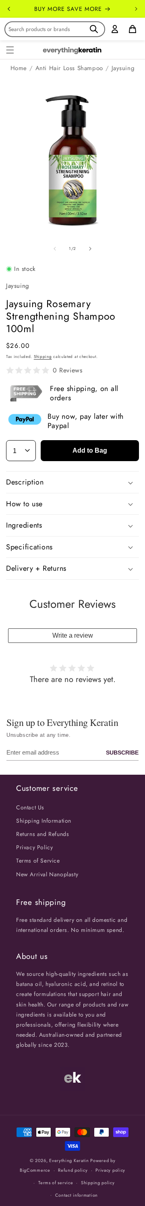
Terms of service (55, 1182)
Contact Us (30, 807)
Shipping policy (98, 1182)
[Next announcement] (136, 9)
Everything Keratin (69, 1160)
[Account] (115, 29)
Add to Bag (89, 450)
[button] (10, 50)
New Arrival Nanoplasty (47, 874)
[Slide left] (55, 249)
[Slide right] (90, 249)
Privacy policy (110, 1170)
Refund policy (72, 1170)
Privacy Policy (34, 847)
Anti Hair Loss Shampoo (69, 68)
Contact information (76, 1195)
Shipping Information (43, 821)
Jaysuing (123, 68)
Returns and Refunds (42, 834)
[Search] (94, 29)
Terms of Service (38, 861)
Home (18, 68)
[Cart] (132, 29)
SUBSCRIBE (122, 752)
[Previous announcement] (9, 9)
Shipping (43, 356)
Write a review (72, 635)
